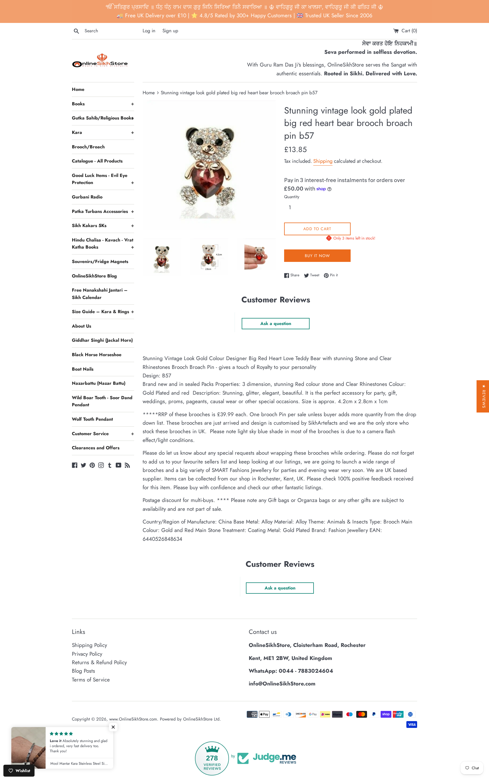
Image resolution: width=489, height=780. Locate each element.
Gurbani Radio (87, 197)
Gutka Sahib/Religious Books (103, 118)
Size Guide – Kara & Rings (103, 311)
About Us (81, 326)
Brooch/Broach (88, 147)
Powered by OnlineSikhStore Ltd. (190, 719)
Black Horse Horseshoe (96, 354)
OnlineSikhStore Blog (94, 276)
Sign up (170, 30)
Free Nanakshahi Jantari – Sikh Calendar (100, 294)
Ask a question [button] (275, 323)
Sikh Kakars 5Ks (103, 225)
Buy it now (317, 255)
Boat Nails (82, 369)
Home (78, 89)
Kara (103, 132)
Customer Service (103, 433)
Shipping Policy (89, 645)
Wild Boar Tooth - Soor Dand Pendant (102, 401)
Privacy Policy (87, 654)
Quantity (291, 197)
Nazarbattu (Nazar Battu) (98, 383)
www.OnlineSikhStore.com (133, 719)
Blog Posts (83, 671)
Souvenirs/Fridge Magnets (100, 261)
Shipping (323, 161)
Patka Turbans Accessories (103, 211)
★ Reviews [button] (484, 396)
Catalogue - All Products (97, 161)
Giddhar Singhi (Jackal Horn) (102, 340)
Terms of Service (91, 679)
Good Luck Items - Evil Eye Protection (103, 179)
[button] (113, 727)
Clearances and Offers (95, 448)
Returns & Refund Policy (99, 662)
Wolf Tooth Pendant (92, 419)
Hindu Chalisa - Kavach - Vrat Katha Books (103, 244)
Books (103, 104)
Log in (149, 30)
